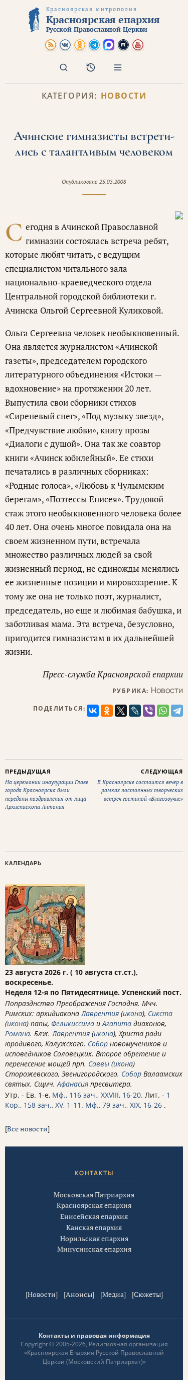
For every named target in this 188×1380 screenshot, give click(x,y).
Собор (98, 1043)
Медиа (113, 1294)
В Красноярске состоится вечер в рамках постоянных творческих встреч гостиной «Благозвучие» (140, 785)
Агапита (116, 1023)
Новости (124, 96)
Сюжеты (147, 1294)
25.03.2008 (112, 181)
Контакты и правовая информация (94, 1335)
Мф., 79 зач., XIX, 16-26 (123, 1105)
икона (132, 1013)
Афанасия (72, 1084)
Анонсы (79, 1294)
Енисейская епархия (94, 1216)
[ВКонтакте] (93, 711)
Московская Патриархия (94, 1194)
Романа (17, 1033)
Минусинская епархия (94, 1249)
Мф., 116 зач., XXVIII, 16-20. (97, 1095)
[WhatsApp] (163, 711)
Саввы (98, 1063)
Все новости (27, 1128)
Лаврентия (100, 1013)
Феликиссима (72, 1023)
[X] (121, 711)
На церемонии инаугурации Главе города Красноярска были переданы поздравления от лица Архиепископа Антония (46, 789)
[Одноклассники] (107, 711)
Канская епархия (94, 1227)
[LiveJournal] (135, 711)
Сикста (160, 1013)
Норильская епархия (94, 1238)
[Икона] (45, 962)
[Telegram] (177, 711)
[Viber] (149, 711)
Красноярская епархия (94, 1205)
